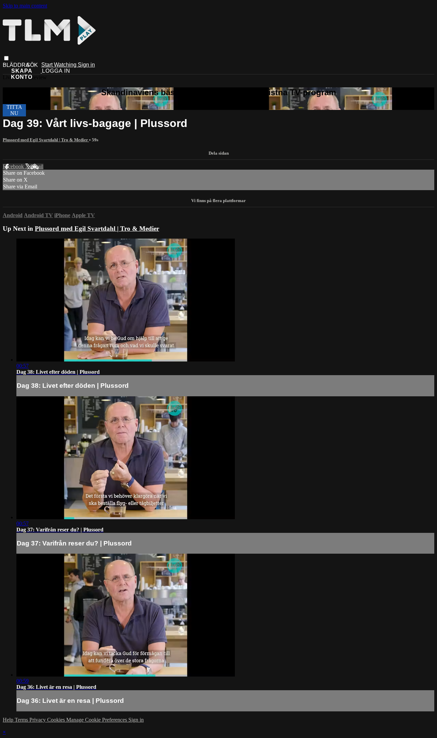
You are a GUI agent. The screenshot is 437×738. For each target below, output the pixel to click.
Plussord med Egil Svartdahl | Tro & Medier (46, 139)
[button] (6, 58)
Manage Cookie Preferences (97, 720)
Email (37, 166)
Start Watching (59, 65)
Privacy (38, 720)
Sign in (86, 65)
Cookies (56, 720)
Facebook (14, 166)
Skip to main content (25, 6)
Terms (22, 720)
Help (9, 720)
